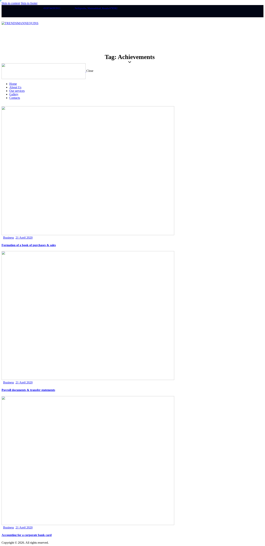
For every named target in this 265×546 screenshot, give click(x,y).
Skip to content (11, 3)
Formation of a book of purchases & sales (29, 245)
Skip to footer (29, 3)
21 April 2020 (24, 237)
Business (8, 237)
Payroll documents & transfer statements (28, 390)
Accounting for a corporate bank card (27, 535)
